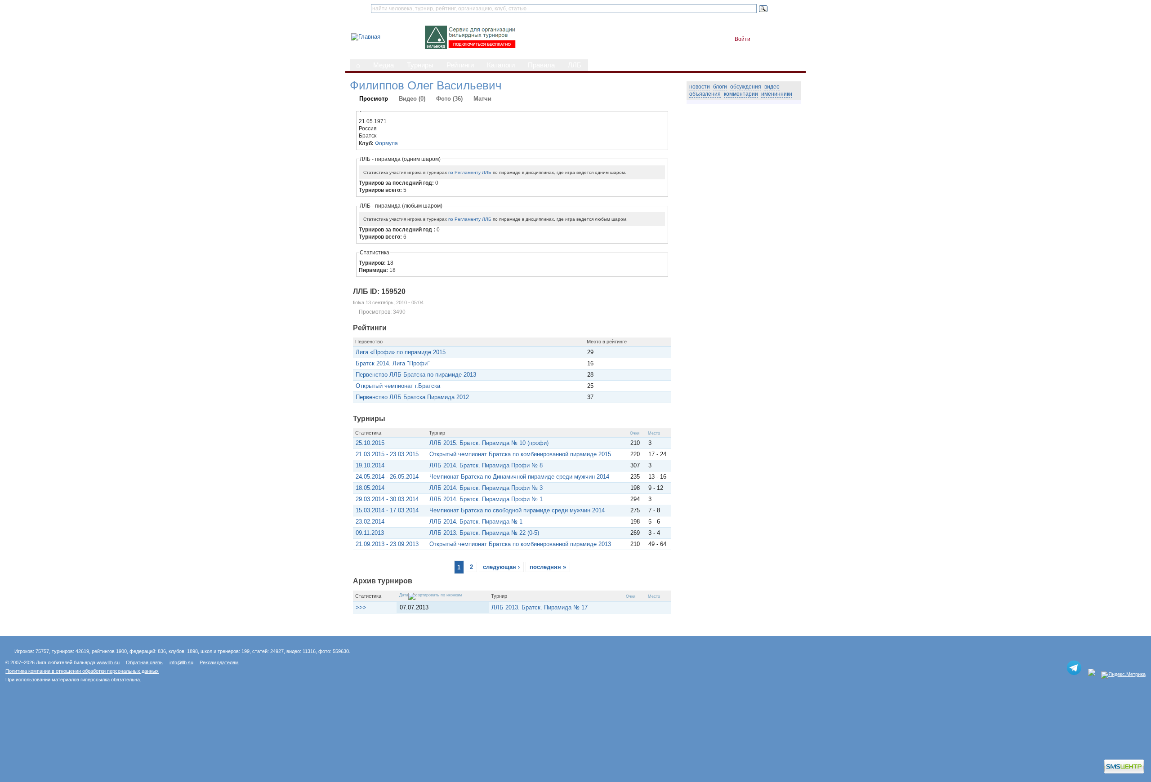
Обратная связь (144, 662)
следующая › (501, 567)
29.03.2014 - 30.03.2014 (387, 499)
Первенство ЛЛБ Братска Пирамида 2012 (412, 397)
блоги (720, 87)
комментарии (741, 94)
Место (654, 433)
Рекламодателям (219, 662)
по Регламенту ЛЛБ (469, 172)
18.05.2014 (370, 487)
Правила (541, 65)
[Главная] (365, 36)
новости (699, 87)
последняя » (548, 567)
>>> (361, 607)
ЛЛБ (574, 65)
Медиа (383, 65)
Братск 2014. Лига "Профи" (393, 363)
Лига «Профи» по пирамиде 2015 (401, 352)
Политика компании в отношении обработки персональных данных (82, 671)
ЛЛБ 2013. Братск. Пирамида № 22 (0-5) (484, 532)
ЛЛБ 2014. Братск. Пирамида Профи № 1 (486, 499)
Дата (403, 595)
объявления (705, 94)
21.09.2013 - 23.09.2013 (387, 544)
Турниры (420, 65)
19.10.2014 (370, 465)
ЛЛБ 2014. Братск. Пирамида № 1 (475, 521)
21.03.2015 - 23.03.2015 (387, 454)
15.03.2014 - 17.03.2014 (387, 510)
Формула (386, 143)
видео (772, 87)
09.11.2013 (370, 532)
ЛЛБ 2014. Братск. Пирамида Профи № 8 (486, 465)
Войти (742, 39)
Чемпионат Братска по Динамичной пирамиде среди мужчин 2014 (519, 476)
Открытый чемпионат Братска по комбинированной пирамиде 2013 (520, 544)
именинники (776, 94)
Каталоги (501, 65)
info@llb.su (181, 662)
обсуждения (745, 87)
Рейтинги (460, 65)
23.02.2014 (370, 521)
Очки (634, 433)
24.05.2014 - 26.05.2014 (387, 476)
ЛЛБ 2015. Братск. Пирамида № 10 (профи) (489, 443)
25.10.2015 (370, 443)
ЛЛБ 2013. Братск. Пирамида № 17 (539, 607)
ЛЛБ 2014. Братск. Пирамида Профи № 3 (486, 487)
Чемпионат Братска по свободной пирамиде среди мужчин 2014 (517, 510)
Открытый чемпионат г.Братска (398, 385)
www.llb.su (108, 662)
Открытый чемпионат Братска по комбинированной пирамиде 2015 (520, 454)
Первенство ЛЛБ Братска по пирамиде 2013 (416, 374)
